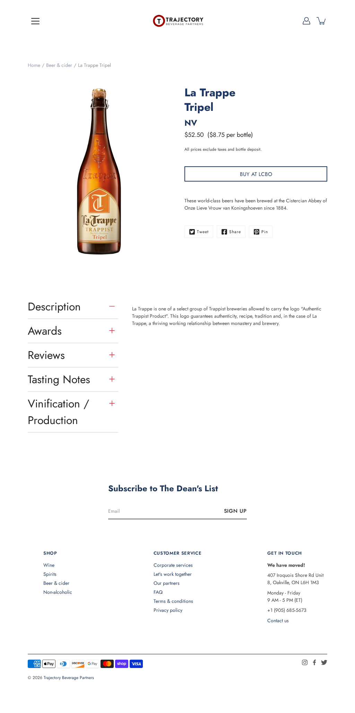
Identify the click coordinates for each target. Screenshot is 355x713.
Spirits (50, 574)
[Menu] (35, 21)
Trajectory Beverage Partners (69, 678)
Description (54, 307)
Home (34, 65)
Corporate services (173, 565)
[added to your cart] (321, 20)
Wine (48, 565)
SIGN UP (235, 511)
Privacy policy (168, 610)
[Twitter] (324, 662)
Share (235, 232)
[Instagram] (305, 662)
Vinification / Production (58, 412)
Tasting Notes (59, 379)
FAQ (158, 592)
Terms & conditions (173, 601)
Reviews (46, 355)
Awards (45, 331)
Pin (264, 232)
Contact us (278, 620)
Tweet (203, 232)
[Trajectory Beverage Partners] (177, 20)
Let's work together (173, 574)
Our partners (167, 583)
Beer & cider (59, 65)
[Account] (306, 20)
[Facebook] (314, 662)
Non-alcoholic (57, 592)
